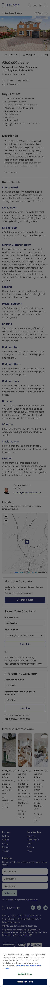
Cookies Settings (25, 974)
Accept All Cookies (25, 982)
